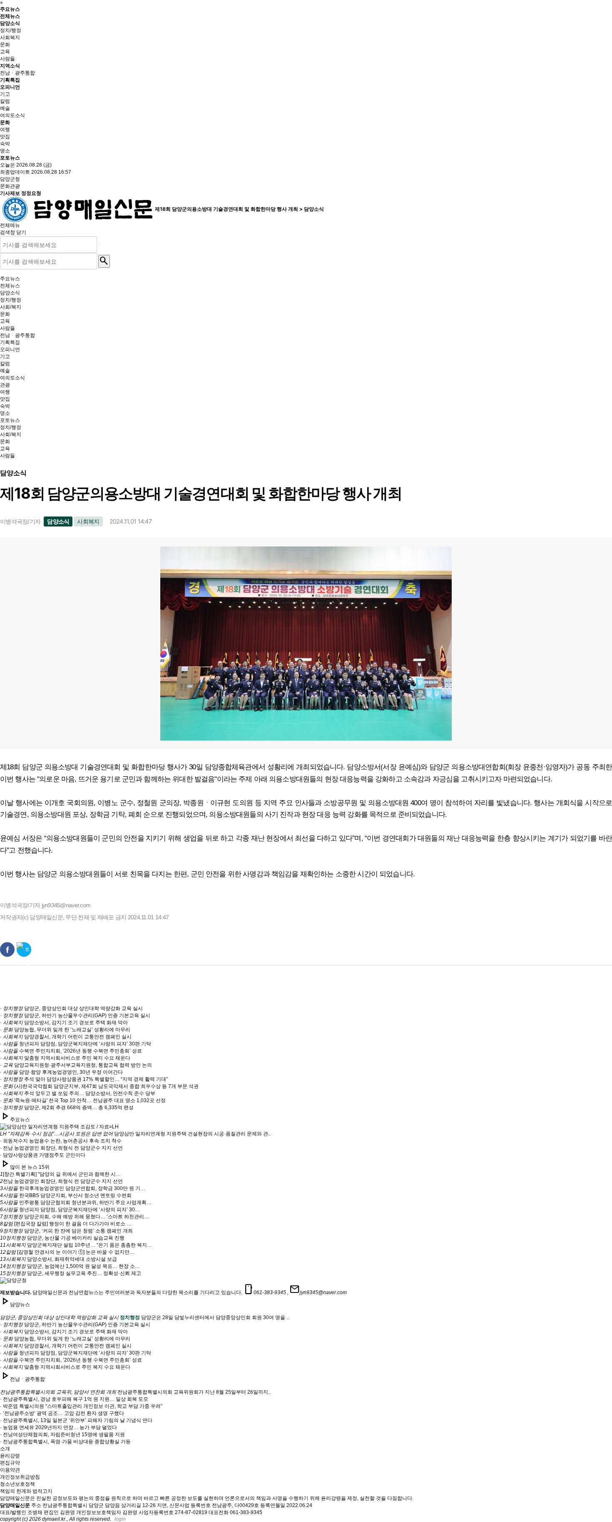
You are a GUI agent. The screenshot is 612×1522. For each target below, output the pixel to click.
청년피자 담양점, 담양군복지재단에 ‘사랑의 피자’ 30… (70, 1210)
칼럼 (5, 101)
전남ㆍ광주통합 (17, 73)
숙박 (5, 144)
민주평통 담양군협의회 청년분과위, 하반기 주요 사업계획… (76, 1202)
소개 (5, 1449)
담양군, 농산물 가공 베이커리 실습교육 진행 (62, 1238)
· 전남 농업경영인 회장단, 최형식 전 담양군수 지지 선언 (61, 1148)
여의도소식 (12, 115)
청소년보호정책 (17, 1484)
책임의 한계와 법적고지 (26, 1491)
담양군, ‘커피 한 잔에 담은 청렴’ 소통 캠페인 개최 (66, 1231)
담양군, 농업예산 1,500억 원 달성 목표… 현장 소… (70, 1266)
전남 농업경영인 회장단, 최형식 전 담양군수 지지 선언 (61, 1181)
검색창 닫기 (13, 232)
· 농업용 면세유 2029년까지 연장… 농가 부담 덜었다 (58, 1427)
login (120, 1519)
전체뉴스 (10, 16)
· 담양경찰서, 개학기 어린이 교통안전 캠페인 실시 (66, 1037)
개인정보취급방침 (20, 1477)
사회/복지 (10, 307)
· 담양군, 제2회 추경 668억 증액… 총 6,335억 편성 (67, 1107)
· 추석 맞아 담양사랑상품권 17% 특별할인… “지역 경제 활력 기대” (84, 1079)
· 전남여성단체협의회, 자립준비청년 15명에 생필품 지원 (62, 1434)
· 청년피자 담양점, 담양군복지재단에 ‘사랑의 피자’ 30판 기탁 (75, 1044)
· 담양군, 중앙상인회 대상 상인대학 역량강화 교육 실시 (71, 1008)
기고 (5, 94)
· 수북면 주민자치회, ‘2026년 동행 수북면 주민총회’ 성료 (71, 1051)
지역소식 (10, 65)
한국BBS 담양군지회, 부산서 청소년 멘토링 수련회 (66, 1195)
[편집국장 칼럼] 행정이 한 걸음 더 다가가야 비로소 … (66, 1224)
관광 (5, 385)
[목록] (604, 522)
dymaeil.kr (53, 1519)
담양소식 (10, 23)
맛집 (5, 137)
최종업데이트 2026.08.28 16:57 (35, 172)
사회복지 (10, 37)
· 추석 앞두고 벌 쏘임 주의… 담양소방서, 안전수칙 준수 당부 (77, 1093)
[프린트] (585, 522)
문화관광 (10, 186)
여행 (5, 129)
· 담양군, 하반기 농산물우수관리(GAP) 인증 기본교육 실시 (75, 1015)
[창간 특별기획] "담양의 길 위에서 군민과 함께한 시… (60, 1174)
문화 (5, 44)
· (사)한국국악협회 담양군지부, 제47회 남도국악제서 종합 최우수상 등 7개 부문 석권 (99, 1086)
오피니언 (10, 87)
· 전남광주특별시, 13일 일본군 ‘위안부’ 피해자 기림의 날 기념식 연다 (76, 1420)
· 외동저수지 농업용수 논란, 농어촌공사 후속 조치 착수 (61, 1141)
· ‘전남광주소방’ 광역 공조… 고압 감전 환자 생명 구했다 (62, 1413)
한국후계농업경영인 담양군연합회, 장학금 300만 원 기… (72, 1188)
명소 (5, 151)
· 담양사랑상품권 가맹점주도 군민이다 (42, 1155)
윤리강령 (10, 1456)
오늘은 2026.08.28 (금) (26, 165)
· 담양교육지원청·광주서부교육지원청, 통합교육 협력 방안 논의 (76, 1065)
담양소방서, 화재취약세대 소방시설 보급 (58, 1259)
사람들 (7, 59)
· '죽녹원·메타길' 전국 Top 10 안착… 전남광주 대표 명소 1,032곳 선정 (83, 1100)
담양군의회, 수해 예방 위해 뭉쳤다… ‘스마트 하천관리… (74, 1217)
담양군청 (10, 179)
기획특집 (10, 80)
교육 (5, 52)
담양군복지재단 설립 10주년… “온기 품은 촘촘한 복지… (76, 1245)
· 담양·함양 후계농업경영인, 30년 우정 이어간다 (61, 1072)
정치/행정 (10, 30)
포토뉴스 (10, 158)
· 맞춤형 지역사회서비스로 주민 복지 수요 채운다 (65, 1058)
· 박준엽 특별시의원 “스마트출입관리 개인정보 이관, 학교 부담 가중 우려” (81, 1406)
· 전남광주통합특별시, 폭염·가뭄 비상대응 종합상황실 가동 (65, 1442)
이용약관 (10, 1470)
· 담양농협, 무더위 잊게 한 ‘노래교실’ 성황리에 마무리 (65, 1030)
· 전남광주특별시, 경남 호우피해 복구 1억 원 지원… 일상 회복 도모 (74, 1399)
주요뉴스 (10, 9)
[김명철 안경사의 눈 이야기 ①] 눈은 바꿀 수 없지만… (67, 1252)
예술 (5, 108)
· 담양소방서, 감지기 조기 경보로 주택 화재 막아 (64, 1022)
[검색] (99, 244)
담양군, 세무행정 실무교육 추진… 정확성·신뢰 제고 (70, 1273)
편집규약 (10, 1463)
